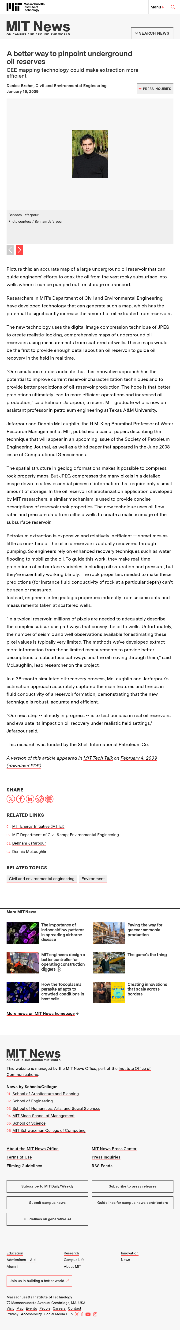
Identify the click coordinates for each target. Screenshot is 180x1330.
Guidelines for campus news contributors (132, 1203)
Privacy (13, 1314)
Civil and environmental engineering (42, 878)
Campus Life (74, 1260)
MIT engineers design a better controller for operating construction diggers (63, 962)
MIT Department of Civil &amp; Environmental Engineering (65, 834)
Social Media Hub (58, 1314)
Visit (10, 1308)
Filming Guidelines (24, 1165)
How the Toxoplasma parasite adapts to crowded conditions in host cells (62, 991)
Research (71, 1253)
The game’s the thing (147, 954)
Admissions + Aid (21, 1260)
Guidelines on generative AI (47, 1219)
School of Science (28, 1123)
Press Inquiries (106, 1157)
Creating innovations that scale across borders (147, 989)
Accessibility (31, 1314)
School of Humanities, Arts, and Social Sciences (56, 1108)
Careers (59, 1308)
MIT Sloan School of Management (43, 1115)
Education (15, 1253)
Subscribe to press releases (133, 1186)
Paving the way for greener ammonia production (145, 929)
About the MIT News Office (33, 1148)
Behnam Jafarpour (29, 843)
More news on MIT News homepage (41, 1013)
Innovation (130, 1253)
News (125, 1260)
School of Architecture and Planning (45, 1093)
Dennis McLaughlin (29, 851)
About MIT (72, 1266)
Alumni (12, 1266)
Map (19, 1308)
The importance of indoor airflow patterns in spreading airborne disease (63, 932)
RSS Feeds (102, 1165)
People (44, 1308)
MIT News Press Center (114, 1148)
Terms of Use (19, 1157)
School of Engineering (32, 1101)
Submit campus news (47, 1203)
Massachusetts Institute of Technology (39, 1297)
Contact (74, 1308)
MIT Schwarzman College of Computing (49, 1130)
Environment (93, 878)
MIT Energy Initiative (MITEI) (38, 826)
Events (31, 1308)
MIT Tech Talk (98, 758)
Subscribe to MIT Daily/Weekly (47, 1186)
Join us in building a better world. (37, 1281)
